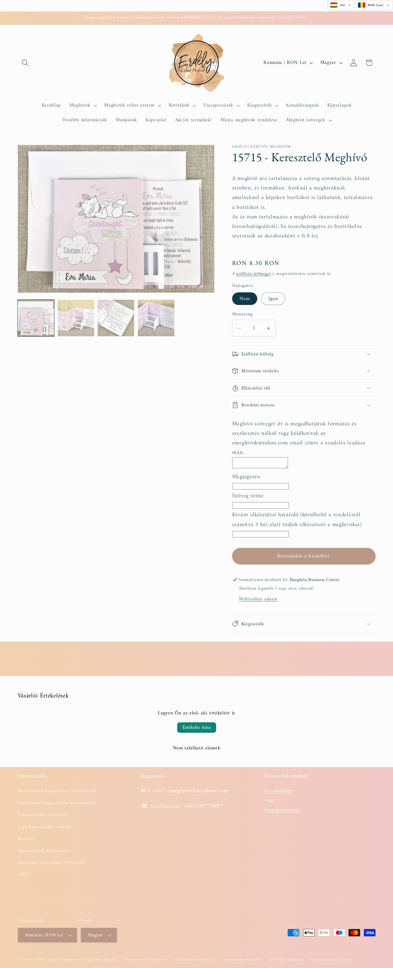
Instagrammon (282, 810)
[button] (25, 63)
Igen (273, 299)
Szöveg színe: (248, 496)
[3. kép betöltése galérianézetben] (116, 318)
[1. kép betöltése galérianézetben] (36, 318)
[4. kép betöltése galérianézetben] (156, 318)
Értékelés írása (196, 727)
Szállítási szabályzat (286, 960)
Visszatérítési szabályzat (145, 960)
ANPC (25, 874)
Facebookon (278, 791)
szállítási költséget (253, 274)
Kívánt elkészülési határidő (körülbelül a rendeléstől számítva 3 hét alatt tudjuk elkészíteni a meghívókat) (297, 519)
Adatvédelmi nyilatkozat (44, 850)
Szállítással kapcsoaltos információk (57, 803)
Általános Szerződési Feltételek (51, 862)
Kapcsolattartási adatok (331, 960)
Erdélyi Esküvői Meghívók (57, 959)
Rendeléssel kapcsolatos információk (57, 791)
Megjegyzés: (246, 477)
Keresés (26, 838)
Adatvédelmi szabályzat (194, 960)
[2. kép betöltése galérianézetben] (76, 318)
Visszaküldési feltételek (43, 815)
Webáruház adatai (258, 599)
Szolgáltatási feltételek (242, 960)
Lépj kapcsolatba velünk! (45, 827)
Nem (244, 299)
